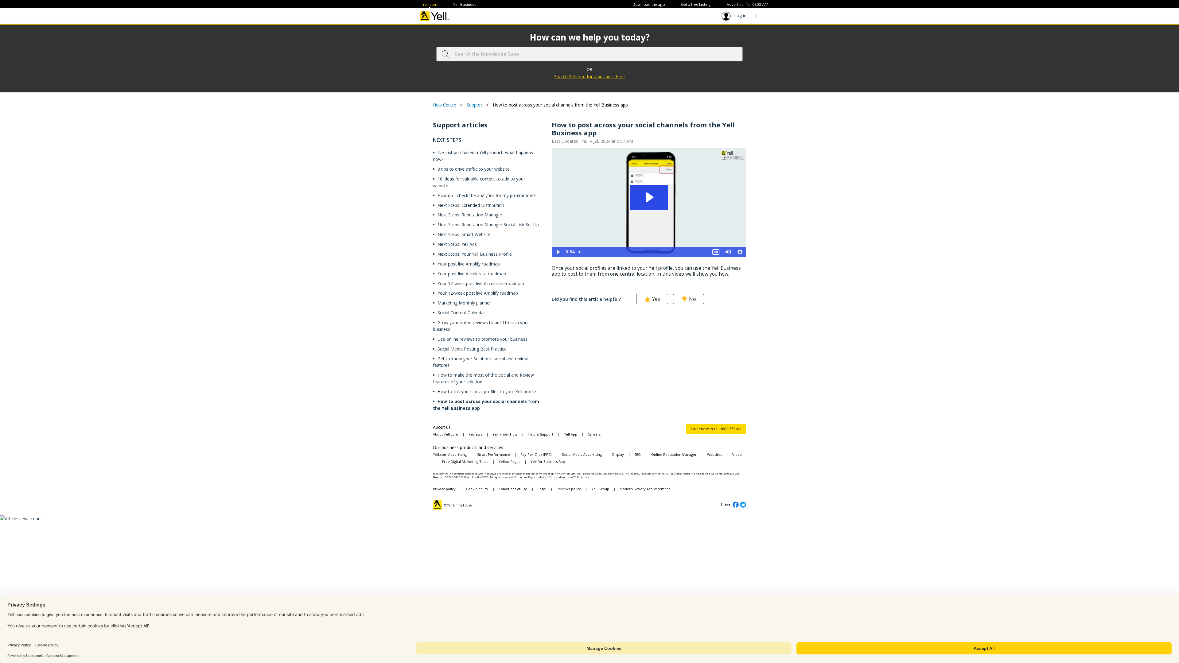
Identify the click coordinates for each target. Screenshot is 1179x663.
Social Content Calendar (461, 313)
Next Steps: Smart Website (464, 234)
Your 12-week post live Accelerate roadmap (481, 283)
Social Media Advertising (582, 454)
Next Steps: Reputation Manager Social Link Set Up (488, 224)
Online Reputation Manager (674, 454)
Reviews (475, 434)
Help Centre (444, 105)
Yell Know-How (504, 434)
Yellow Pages (509, 461)
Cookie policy (477, 489)
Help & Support (540, 434)
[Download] (578, 257)
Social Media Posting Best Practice (472, 349)
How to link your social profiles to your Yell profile (487, 391)
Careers (594, 434)
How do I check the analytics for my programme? (486, 195)
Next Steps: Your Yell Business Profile (475, 254)
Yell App (570, 434)
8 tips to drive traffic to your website (474, 169)
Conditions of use (513, 489)
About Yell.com (445, 434)
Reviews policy (569, 489)
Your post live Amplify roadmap (469, 264)
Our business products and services (468, 447)
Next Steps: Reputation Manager (470, 215)
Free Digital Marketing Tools (465, 461)
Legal (542, 489)
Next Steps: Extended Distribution (471, 205)
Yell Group (600, 489)
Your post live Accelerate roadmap (472, 274)
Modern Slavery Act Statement (645, 489)
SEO (637, 454)
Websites (714, 454)
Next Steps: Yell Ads (457, 244)
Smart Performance (493, 454)
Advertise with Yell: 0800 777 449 (716, 429)
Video (737, 454)
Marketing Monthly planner (464, 303)
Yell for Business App (548, 461)
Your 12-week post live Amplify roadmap (478, 293)
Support (474, 105)
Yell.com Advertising (450, 454)
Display (618, 454)
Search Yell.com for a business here (589, 76)
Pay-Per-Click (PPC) (535, 454)
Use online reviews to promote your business (482, 339)
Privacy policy (444, 489)
